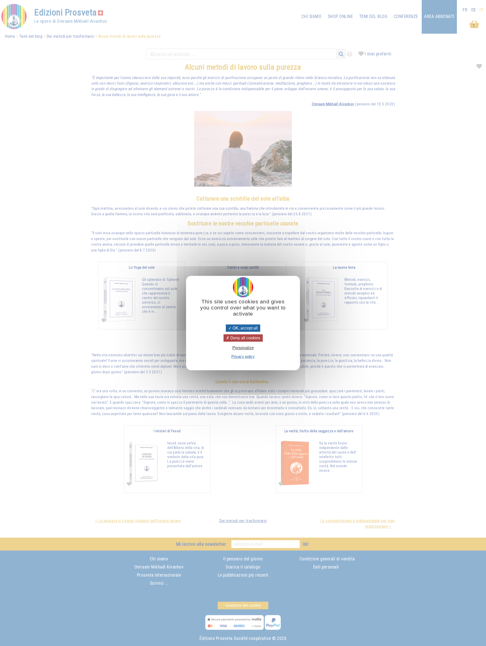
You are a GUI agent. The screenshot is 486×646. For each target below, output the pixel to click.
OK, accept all (245, 328)
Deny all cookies (244, 338)
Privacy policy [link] (243, 356)
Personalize (243, 348)
